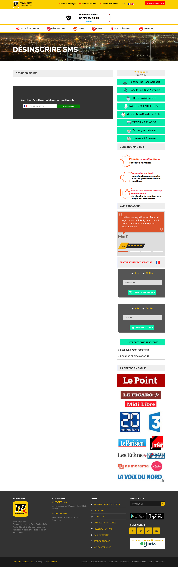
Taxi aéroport (101, 535)
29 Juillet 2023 (59, 513)
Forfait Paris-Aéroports (107, 504)
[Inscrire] (163, 504)
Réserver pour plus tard (134, 349)
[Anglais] (132, 3)
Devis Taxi (98, 510)
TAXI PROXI (52, 562)
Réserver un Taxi (103, 528)
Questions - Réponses (119, 562)
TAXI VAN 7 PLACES (144, 122)
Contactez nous (102, 547)
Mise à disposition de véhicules (144, 114)
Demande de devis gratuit (134, 356)
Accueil (84, 562)
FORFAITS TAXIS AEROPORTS (143, 342)
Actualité (99, 516)
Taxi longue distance (144, 130)
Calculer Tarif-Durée (104, 522)
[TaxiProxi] (20, 516)
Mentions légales (21, 562)
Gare (99, 28)
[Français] (129, 3)
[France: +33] (26, 106)
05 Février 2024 (59, 502)
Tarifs (80, 28)
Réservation (58, 28)
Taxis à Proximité (29, 28)
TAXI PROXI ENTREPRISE (143, 106)
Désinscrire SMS (101, 541)
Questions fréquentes (143, 138)
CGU (33, 562)
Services (148, 28)
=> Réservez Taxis (156, 3)
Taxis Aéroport (122, 28)
